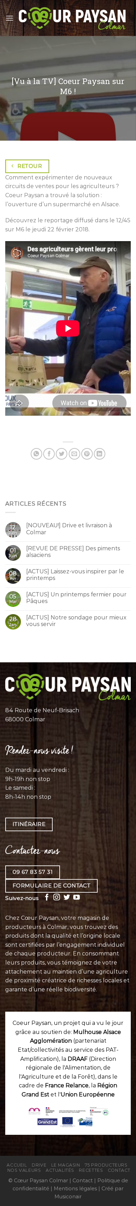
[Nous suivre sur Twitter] (66, 897)
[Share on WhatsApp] (36, 454)
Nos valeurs (24, 1170)
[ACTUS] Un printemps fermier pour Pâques (76, 597)
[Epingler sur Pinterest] (87, 454)
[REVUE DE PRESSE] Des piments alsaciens (73, 551)
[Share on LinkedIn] (99, 454)
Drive (39, 1165)
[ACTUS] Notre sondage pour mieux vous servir (76, 620)
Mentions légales (75, 1188)
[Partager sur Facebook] (49, 454)
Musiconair (68, 1196)
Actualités (60, 1170)
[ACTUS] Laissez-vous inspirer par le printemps (75, 574)
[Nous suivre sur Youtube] (76, 897)
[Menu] (9, 18)
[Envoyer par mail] (74, 454)
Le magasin (65, 1165)
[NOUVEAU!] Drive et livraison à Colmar (69, 528)
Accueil (17, 1165)
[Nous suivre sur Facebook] (47, 897)
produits (33, 962)
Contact (119, 1170)
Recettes (91, 1170)
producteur (53, 953)
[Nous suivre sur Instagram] (56, 897)
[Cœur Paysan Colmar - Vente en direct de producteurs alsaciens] (72, 17)
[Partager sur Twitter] (61, 454)
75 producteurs (106, 1165)
